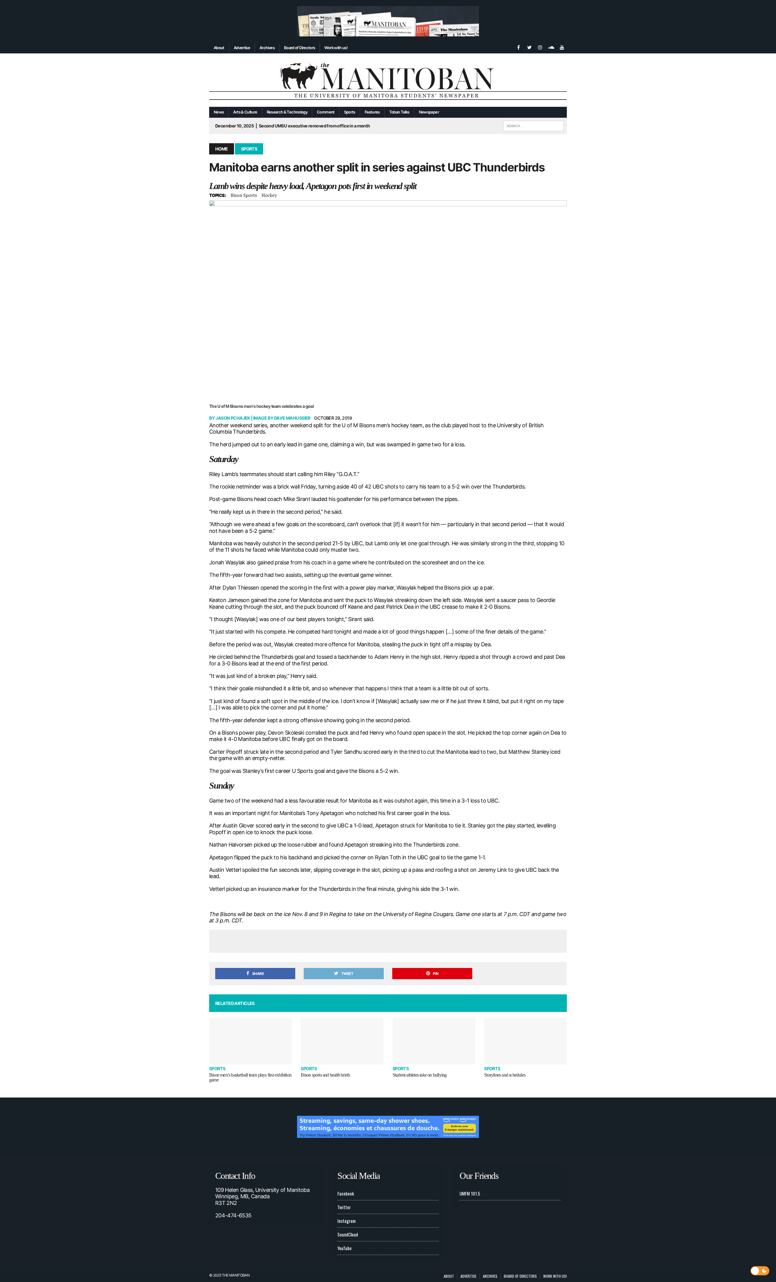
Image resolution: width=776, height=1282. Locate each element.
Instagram (346, 1220)
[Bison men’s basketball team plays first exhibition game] (250, 1041)
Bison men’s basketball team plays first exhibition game (250, 1077)
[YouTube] (562, 46)
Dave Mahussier (292, 418)
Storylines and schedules (504, 1074)
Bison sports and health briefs (325, 1074)
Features (372, 112)
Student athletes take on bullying (420, 1074)
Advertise (242, 47)
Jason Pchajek (233, 418)
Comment (326, 112)
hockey (269, 195)
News (219, 112)
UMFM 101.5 (470, 1193)
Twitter (344, 1207)
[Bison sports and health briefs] (342, 1041)
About (219, 47)
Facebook (345, 1193)
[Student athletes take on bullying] (434, 1041)
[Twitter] (529, 46)
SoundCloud (347, 1234)
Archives (267, 47)
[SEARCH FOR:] (533, 125)
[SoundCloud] (551, 46)
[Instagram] (540, 46)
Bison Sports (244, 195)
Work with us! (335, 47)
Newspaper (429, 112)
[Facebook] (518, 46)
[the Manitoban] (388, 80)
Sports (349, 112)
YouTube (344, 1248)
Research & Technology (287, 112)
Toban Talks (399, 112)
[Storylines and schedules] (525, 1041)
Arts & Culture (245, 112)
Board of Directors (299, 47)
